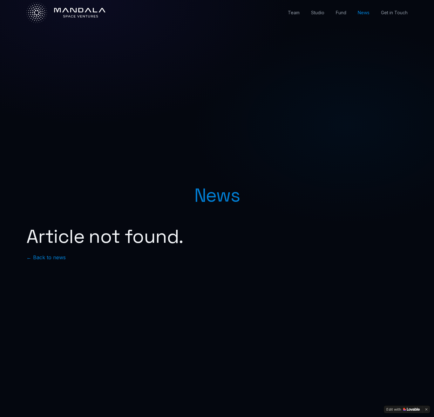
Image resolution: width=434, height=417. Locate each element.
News (364, 12)
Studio (317, 12)
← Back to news (46, 257)
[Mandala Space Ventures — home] (65, 13)
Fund (341, 12)
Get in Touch (394, 12)
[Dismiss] (426, 409)
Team (294, 12)
